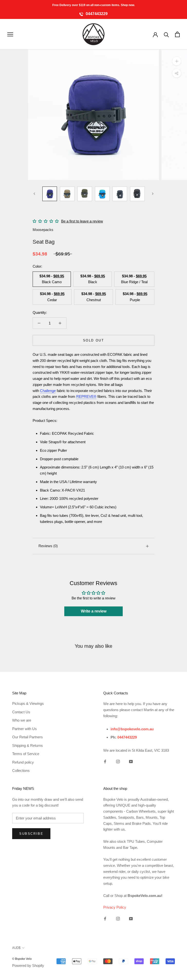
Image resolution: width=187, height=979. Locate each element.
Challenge (48, 391)
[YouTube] (131, 761)
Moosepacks (43, 230)
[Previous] (34, 194)
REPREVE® (86, 396)
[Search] (166, 34)
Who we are (21, 720)
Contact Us (21, 712)
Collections (21, 770)
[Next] (152, 194)
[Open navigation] (10, 34)
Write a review (93, 611)
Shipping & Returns (27, 745)
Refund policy (23, 762)
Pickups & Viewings (28, 703)
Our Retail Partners (27, 737)
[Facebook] (105, 761)
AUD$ (16, 948)
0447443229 (96, 14)
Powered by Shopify (28, 965)
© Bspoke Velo (22, 959)
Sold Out (93, 340)
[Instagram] (118, 761)
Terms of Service (25, 754)
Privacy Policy (114, 907)
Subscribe (31, 833)
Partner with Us (24, 729)
